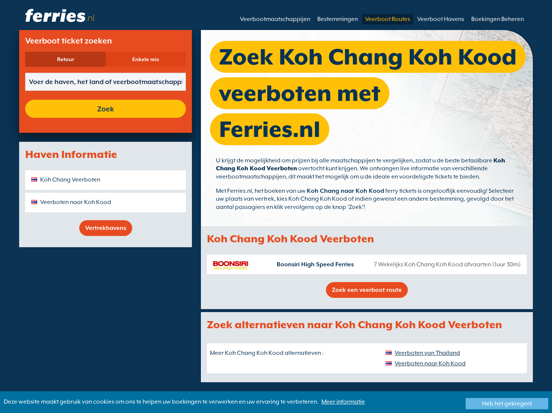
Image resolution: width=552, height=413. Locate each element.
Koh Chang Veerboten (70, 179)
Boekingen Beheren (497, 19)
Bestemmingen (337, 19)
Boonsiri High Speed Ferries (315, 264)
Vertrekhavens (105, 228)
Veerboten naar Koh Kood (75, 202)
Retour (65, 59)
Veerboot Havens (440, 19)
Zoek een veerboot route (367, 290)
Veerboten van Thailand (427, 353)
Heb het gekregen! (507, 403)
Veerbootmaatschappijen (275, 19)
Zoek (105, 109)
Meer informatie (343, 401)
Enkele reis (145, 59)
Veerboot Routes (387, 19)
